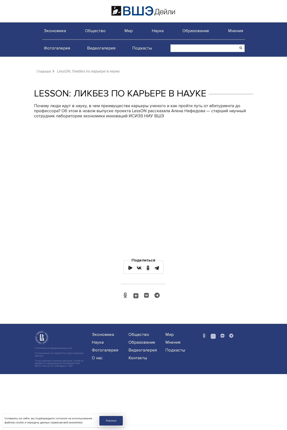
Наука (158, 30)
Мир (128, 30)
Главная (44, 71)
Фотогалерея (57, 48)
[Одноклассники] (148, 268)
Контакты (137, 357)
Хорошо (111, 420)
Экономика (55, 30)
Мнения (235, 30)
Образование (195, 30)
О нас (97, 357)
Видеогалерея (101, 48)
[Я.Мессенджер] (130, 268)
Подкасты (142, 48)
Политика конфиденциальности (53, 348)
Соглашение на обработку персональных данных (59, 354)
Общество (95, 30)
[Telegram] (157, 268)
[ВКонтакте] (139, 268)
